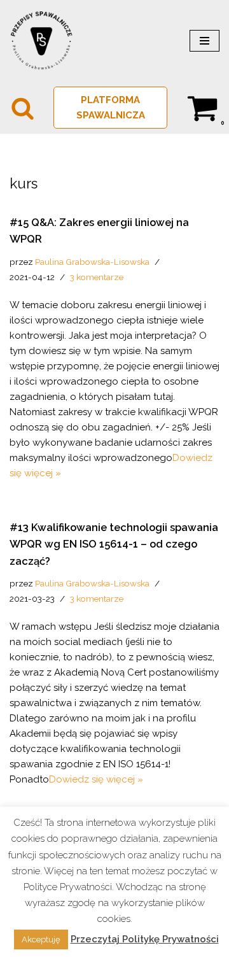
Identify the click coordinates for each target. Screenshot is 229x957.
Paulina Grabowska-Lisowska (92, 262)
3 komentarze (96, 277)
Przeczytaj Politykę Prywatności (145, 939)
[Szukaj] (22, 108)
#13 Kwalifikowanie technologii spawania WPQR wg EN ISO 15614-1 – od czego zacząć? (114, 544)
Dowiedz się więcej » (96, 779)
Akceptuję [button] (41, 939)
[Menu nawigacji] (204, 41)
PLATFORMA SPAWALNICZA (110, 107)
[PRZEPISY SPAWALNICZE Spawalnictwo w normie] (41, 41)
